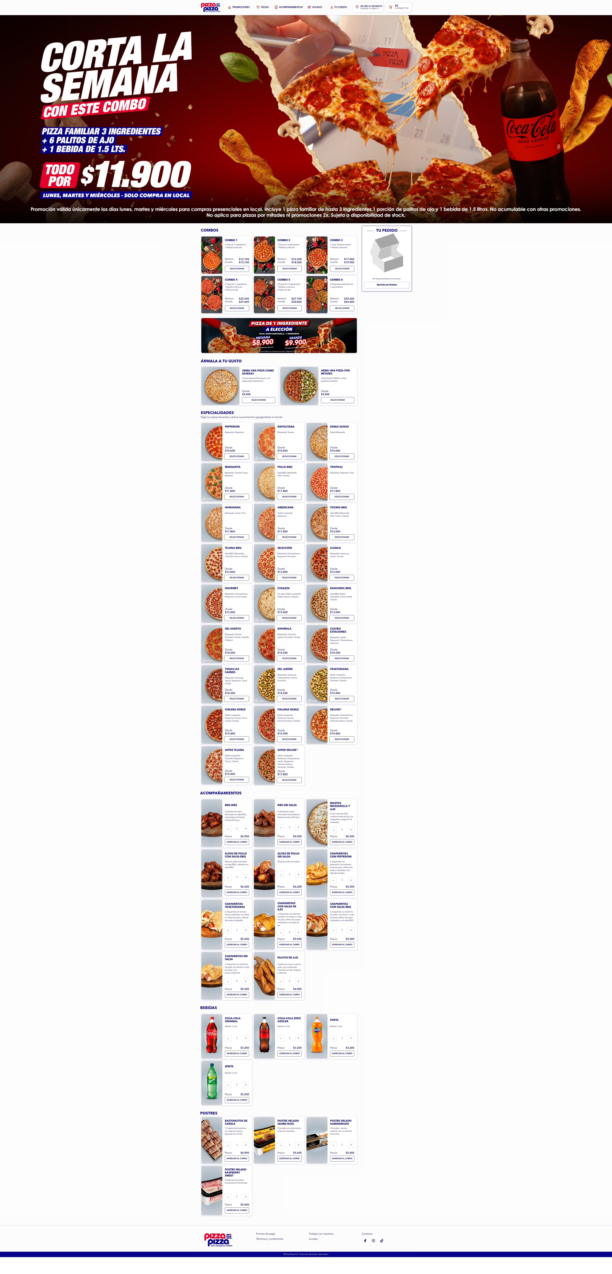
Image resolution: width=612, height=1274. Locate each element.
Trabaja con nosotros (321, 1234)
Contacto (367, 1234)
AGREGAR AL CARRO (237, 842)
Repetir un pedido (387, 285)
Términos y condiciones (269, 1239)
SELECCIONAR (237, 269)
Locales (313, 1239)
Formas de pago (265, 1234)
